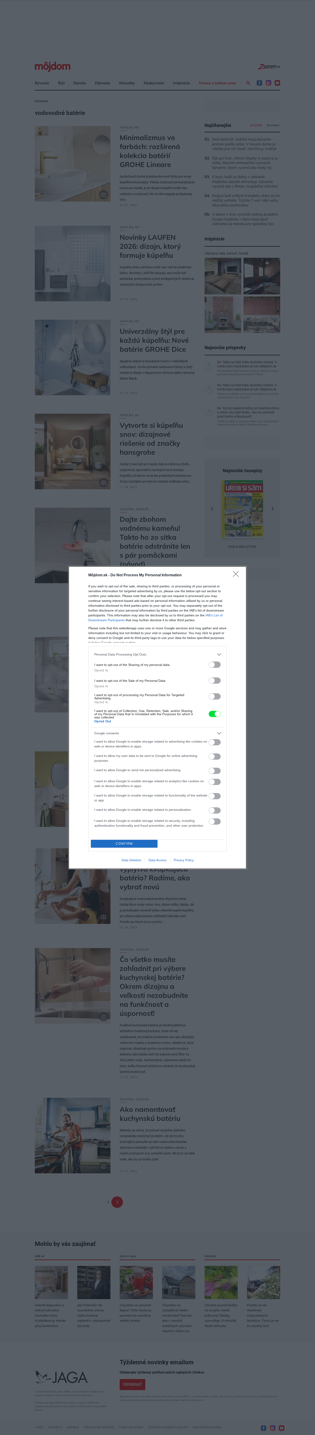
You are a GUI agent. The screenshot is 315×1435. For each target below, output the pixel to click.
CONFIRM (124, 843)
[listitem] (157, 654)
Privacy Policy (184, 860)
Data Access (157, 860)
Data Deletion (131, 860)
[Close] (237, 575)
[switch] (215, 665)
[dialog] (157, 717)
